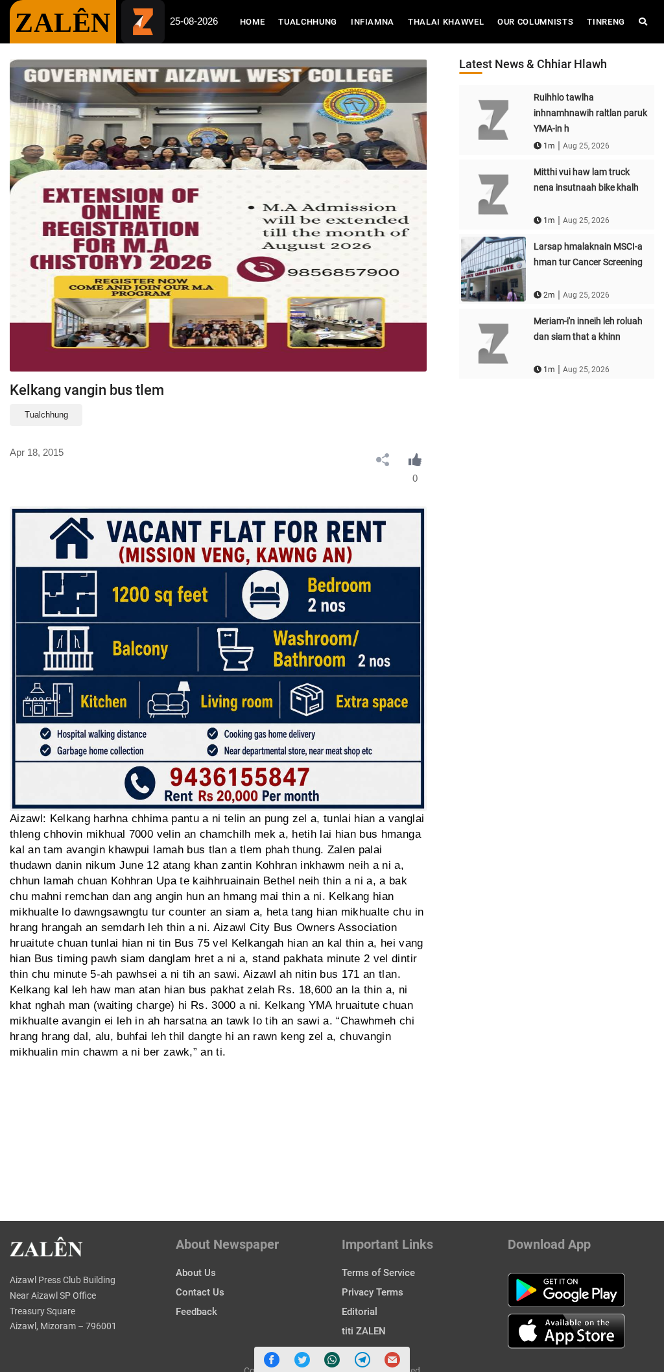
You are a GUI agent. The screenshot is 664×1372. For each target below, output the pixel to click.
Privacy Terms (372, 1292)
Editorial (359, 1312)
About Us (196, 1273)
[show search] (643, 21)
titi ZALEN (364, 1331)
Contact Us (200, 1292)
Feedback (196, 1312)
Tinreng (606, 22)
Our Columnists (535, 22)
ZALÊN (63, 23)
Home (256, 21)
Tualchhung (307, 22)
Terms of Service (378, 1273)
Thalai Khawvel (446, 22)
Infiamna (372, 22)
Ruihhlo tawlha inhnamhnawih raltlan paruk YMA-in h (590, 113)
